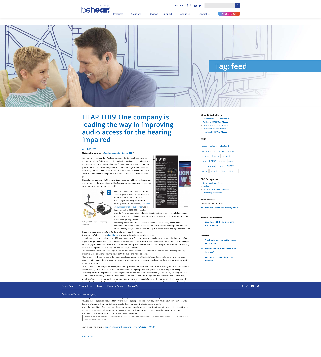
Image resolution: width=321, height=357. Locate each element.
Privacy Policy (68, 286)
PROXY (230, 166)
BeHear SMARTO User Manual (216, 118)
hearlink (226, 156)
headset (205, 156)
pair (203, 166)
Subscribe (178, 5)
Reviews (153, 14)
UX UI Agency (90, 294)
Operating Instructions (213, 183)
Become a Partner (115, 286)
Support (167, 14)
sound (205, 171)
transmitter (227, 171)
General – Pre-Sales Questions (216, 189)
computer (206, 151)
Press (99, 286)
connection (219, 151)
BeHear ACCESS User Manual (215, 122)
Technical (207, 186)
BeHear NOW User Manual (214, 128)
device (231, 151)
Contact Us (204, 14)
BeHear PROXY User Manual (215, 125)
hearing (216, 156)
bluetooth (224, 146)
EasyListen (113, 235)
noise (230, 161)
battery (213, 146)
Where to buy (229, 13)
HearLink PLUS (209, 161)
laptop (222, 161)
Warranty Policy (85, 286)
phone (221, 166)
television (214, 171)
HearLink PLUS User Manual (215, 132)
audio (204, 146)
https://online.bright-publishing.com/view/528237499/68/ (130, 327)
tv (236, 171)
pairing (211, 166)
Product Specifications (212, 192)
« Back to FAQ (88, 336)
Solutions (136, 14)
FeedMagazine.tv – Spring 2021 (118, 153)
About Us (185, 14)
